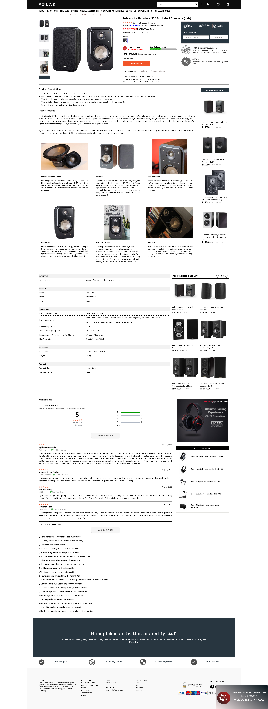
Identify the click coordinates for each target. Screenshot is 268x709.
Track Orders (86, 693)
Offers (210, 61)
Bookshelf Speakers (57, 15)
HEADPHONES (52, 11)
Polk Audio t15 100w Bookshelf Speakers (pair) (184, 310)
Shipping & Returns (159, 71)
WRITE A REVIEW (105, 435)
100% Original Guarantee (210, 50)
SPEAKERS (64, 11)
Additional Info (131, 71)
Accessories (43, 15)
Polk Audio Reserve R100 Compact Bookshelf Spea (182, 386)
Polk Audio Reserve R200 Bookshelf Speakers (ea (210, 348)
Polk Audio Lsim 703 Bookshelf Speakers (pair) (212, 386)
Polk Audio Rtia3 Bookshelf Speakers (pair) (182, 348)
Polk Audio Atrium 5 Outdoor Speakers (211, 310)
